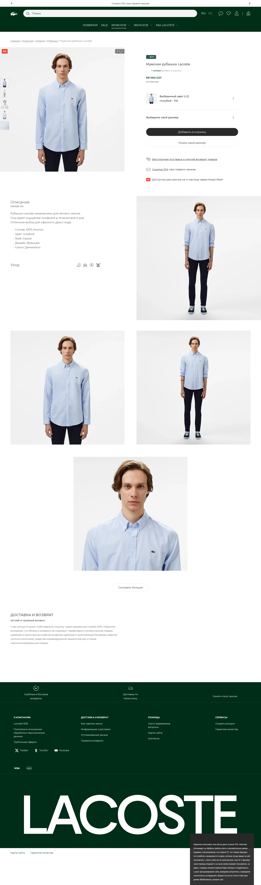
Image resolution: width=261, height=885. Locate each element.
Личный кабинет (237, 13)
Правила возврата (92, 740)
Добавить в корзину (192, 132)
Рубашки (52, 40)
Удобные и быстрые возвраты (36, 696)
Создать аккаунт (225, 723)
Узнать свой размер (192, 142)
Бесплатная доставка (167, 159)
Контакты (153, 738)
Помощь (221, 13)
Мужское (27, 40)
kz (210, 13)
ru (203, 13)
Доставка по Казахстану (130, 696)
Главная (15, 40)
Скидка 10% (160, 169)
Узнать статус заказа (225, 696)
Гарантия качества (226, 729)
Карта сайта (155, 732)
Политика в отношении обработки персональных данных (29, 733)
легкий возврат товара (201, 159)
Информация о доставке (95, 729)
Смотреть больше (130, 587)
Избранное (229, 13)
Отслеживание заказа (94, 734)
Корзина (248, 13)
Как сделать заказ (91, 723)
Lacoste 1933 (21, 723)
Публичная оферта (25, 742)
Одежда (40, 40)
